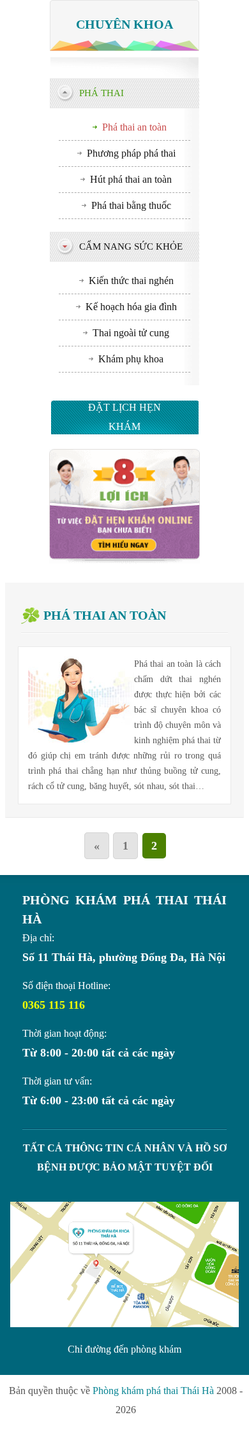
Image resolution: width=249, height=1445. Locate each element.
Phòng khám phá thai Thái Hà (153, 1390)
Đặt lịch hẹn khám (124, 417)
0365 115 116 (53, 1005)
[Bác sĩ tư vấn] (124, 560)
